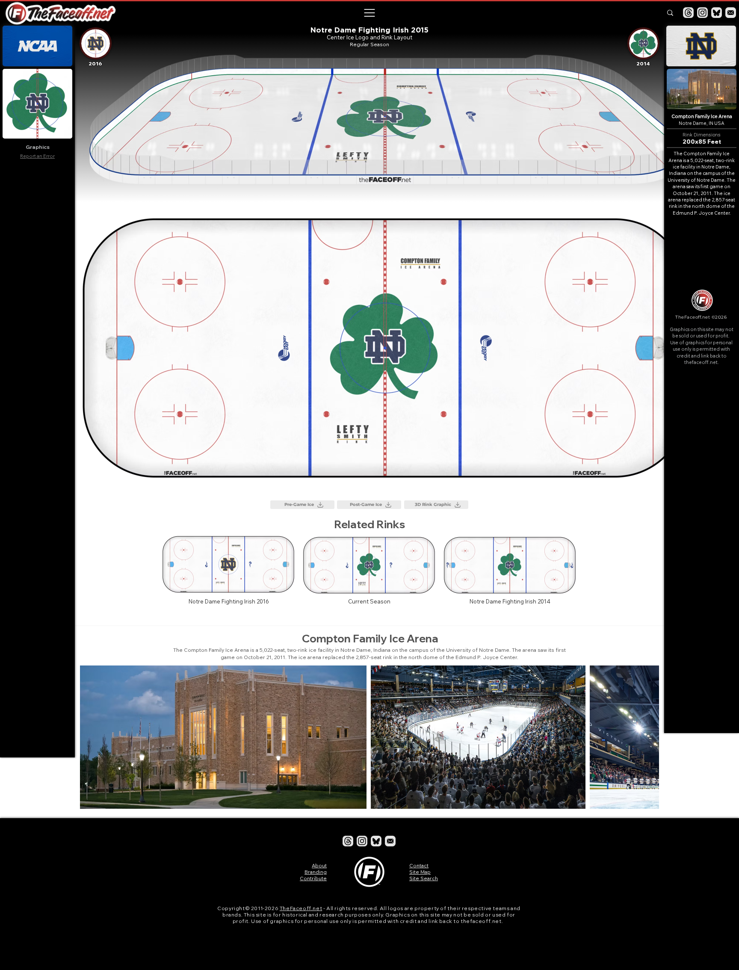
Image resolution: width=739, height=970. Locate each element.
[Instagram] (702, 12)
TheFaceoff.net (301, 908)
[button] (369, 13)
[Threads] (688, 12)
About (319, 865)
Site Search (423, 878)
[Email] (730, 12)
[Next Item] (644, 737)
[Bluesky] (716, 12)
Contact (419, 865)
